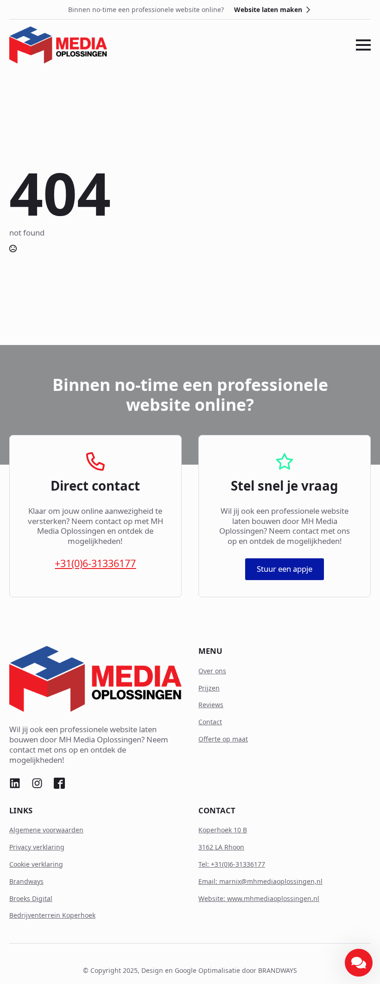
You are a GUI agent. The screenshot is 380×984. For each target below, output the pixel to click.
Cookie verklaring (36, 864)
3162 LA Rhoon (221, 847)
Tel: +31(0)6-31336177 (231, 864)
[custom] (14, 783)
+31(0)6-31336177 (95, 563)
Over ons (212, 670)
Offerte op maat (223, 739)
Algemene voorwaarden (46, 829)
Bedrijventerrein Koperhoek (52, 915)
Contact (210, 721)
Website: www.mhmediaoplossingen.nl (258, 898)
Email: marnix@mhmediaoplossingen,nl (260, 881)
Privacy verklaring (36, 847)
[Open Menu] (363, 45)
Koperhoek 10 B (222, 829)
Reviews (210, 704)
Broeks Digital (30, 898)
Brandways (26, 881)
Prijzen (209, 688)
